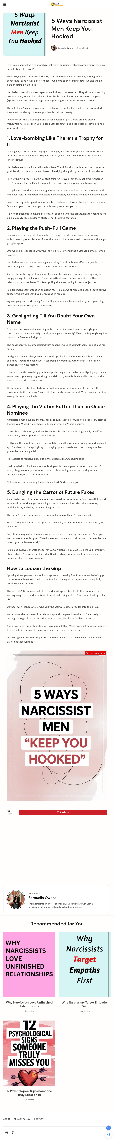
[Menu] (5, 5)
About (6, 1119)
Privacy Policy (22, 1119)
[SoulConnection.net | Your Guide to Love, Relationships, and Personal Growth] (57, 4)
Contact (39, 1119)
